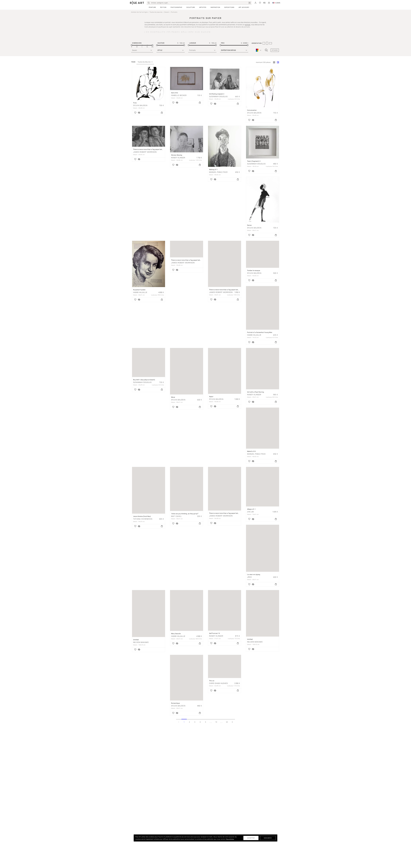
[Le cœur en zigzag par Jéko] (262, 548)
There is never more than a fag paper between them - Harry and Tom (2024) (160, 149)
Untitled (136, 640)
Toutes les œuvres (156, 12)
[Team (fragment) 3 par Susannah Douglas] (262, 142)
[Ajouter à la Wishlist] (135, 113)
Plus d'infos (230, 839)
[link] (250, 3)
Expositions (229, 7)
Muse (173, 397)
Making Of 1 (213, 169)
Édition (163, 7)
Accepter (251, 838)
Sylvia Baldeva (140, 105)
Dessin (166, 12)
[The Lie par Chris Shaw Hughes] (224, 666)
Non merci (268, 838)
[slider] (131, 45)
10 (216, 722)
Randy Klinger (178, 158)
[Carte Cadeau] (264, 2)
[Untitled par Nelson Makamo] (148, 613)
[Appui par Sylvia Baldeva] (224, 371)
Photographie (176, 7)
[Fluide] (278, 62)
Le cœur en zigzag (253, 574)
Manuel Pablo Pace (218, 172)
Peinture (152, 7)
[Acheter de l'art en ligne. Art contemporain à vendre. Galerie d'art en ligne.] (137, 3)
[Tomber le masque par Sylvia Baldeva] (262, 254)
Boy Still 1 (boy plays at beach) (144, 380)
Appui (211, 396)
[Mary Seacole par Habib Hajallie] (186, 610)
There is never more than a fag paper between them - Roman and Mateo (196, 260)
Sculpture (190, 7)
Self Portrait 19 (214, 633)
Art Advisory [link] (244, 7)
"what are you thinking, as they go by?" (185, 513)
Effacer (275, 50)
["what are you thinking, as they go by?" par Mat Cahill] (186, 489)
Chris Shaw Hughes (218, 683)
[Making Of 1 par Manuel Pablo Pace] (224, 146)
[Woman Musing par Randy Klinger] (186, 139)
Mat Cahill (176, 516)
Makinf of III (251, 451)
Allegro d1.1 (251, 509)
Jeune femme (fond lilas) (142, 516)
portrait (247, 24)
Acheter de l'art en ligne (139, 12)
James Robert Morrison (145, 152)
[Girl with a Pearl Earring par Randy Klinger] (262, 368)
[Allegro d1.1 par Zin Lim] (262, 486)
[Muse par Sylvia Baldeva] (186, 371)
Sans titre (174, 93)
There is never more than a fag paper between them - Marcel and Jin (233, 513)
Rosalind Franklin (139, 290)
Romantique (175, 703)
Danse (249, 225)
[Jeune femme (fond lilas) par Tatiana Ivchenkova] (148, 490)
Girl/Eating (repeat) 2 (216, 94)
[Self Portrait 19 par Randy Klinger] (224, 610)
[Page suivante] (232, 722)
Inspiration (215, 7)
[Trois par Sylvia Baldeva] (148, 83)
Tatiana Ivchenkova (142, 519)
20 (227, 722)
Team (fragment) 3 (254, 161)
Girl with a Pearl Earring (255, 392)
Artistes (202, 7)
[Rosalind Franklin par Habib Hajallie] (148, 264)
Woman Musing (176, 155)
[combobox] (144, 62)
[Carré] (274, 62)
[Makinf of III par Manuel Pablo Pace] (262, 428)
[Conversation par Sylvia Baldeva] (262, 87)
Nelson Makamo (141, 642)
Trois (135, 103)
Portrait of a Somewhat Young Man (259, 332)
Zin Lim (250, 512)
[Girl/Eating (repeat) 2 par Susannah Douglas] (224, 79)
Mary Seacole (176, 633)
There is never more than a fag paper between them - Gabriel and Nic (233, 289)
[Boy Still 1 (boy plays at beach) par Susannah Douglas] (148, 362)
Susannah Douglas (218, 97)
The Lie (211, 681)
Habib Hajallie (140, 292)
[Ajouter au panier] (162, 113)
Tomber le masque (253, 270)
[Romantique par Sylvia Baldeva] (186, 677)
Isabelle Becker (179, 95)
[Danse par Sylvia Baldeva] (262, 200)
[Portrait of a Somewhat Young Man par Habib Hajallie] (262, 308)
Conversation (252, 110)
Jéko (249, 577)
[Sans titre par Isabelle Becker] (186, 78)
